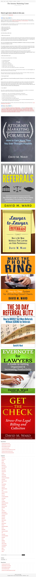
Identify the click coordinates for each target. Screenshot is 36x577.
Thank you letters (4, 543)
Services (14, 1)
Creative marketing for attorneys (6, 446)
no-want (26, 110)
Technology (3, 540)
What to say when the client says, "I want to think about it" (20, 20)
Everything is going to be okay (6, 443)
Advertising (3, 457)
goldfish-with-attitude (9, 109)
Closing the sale (4, 471)
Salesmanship (3, 529)
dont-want (14, 108)
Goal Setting (3, 485)
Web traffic (3, 549)
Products (10, 1)
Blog (4, 1)
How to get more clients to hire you (12, 13)
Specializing (3, 537)
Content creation (4, 476)
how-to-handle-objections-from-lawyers (17, 109)
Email (2, 482)
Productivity (3, 518)
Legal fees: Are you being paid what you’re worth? (8, 449)
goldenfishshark (25, 108)
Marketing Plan (4, 504)
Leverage (3, 499)
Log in (27, 575)
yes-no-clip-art (18, 111)
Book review (3, 463)
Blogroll (3, 462)
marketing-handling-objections (20, 110)
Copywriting (3, 479)
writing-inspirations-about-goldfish (11, 111)
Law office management (5, 496)
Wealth (3, 548)
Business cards (3, 465)
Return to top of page (18, 574)
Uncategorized (3, 546)
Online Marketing (4, 512)
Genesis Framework (19, 575)
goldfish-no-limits (3, 109)
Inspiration (3, 493)
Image (2, 490)
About (7, 1)
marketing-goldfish (13, 110)
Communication (4, 474)
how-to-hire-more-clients (26, 109)
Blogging (3, 460)
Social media (3, 534)
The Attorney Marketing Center (18, 3)
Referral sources (4, 523)
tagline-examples (29, 110)
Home (2, 1)
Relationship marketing (5, 526)
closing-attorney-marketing (5, 108)
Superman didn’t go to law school (6, 565)
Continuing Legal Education (5, 477)
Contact (18, 1)
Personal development (5, 513)
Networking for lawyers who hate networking (8, 452)
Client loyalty (3, 468)
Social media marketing (5, 535)
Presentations (3, 515)
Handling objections (4, 488)
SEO (2, 532)
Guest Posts (3, 487)
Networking (3, 507)
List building (3, 501)
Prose (14, 575)
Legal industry (4, 498)
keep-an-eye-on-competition (7, 110)
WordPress (24, 575)
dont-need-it (10, 108)
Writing (3, 551)
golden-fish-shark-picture (19, 108)
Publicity (3, 521)
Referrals (3, 524)
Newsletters (3, 510)
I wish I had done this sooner (5, 568)
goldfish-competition (30, 108)
